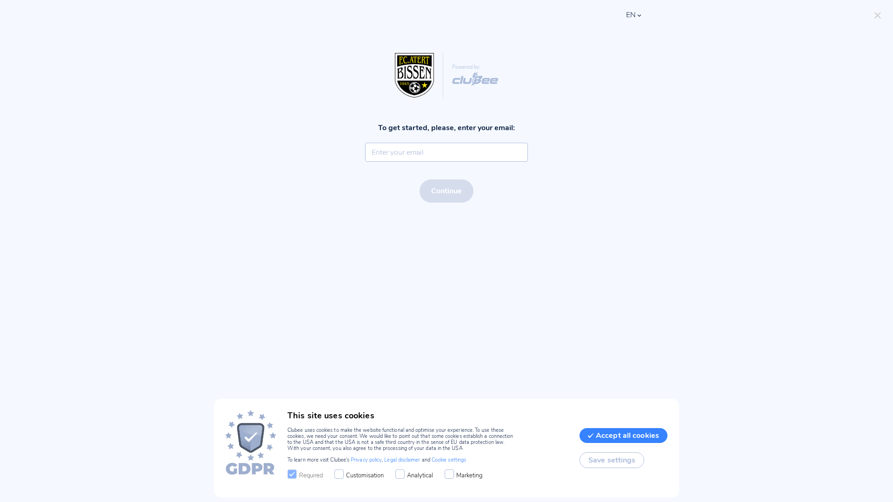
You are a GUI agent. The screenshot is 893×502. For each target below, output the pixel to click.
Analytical (420, 475)
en (631, 15)
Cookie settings (449, 459)
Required (311, 475)
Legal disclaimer (402, 459)
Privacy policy (366, 459)
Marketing (469, 475)
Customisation (365, 475)
